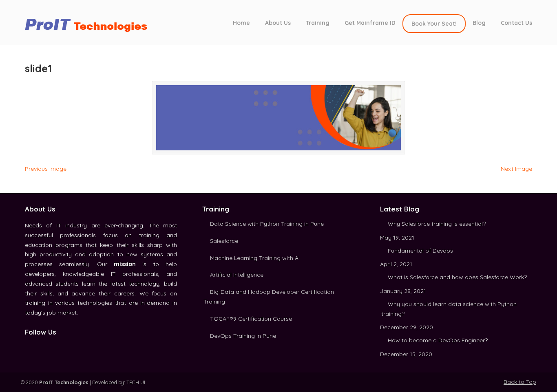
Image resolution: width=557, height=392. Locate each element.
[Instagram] (46, 346)
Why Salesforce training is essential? (437, 223)
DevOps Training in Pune (243, 335)
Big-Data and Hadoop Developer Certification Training (268, 296)
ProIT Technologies (90, 21)
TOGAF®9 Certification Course (251, 318)
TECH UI (135, 382)
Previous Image (45, 168)
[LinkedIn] (37, 346)
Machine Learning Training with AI (255, 258)
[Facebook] (28, 346)
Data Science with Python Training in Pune (267, 223)
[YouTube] (55, 346)
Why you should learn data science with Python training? (449, 308)
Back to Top (520, 381)
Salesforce (224, 240)
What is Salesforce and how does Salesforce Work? (457, 277)
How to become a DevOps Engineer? (438, 340)
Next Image (516, 168)
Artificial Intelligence (236, 274)
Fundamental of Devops (420, 250)
